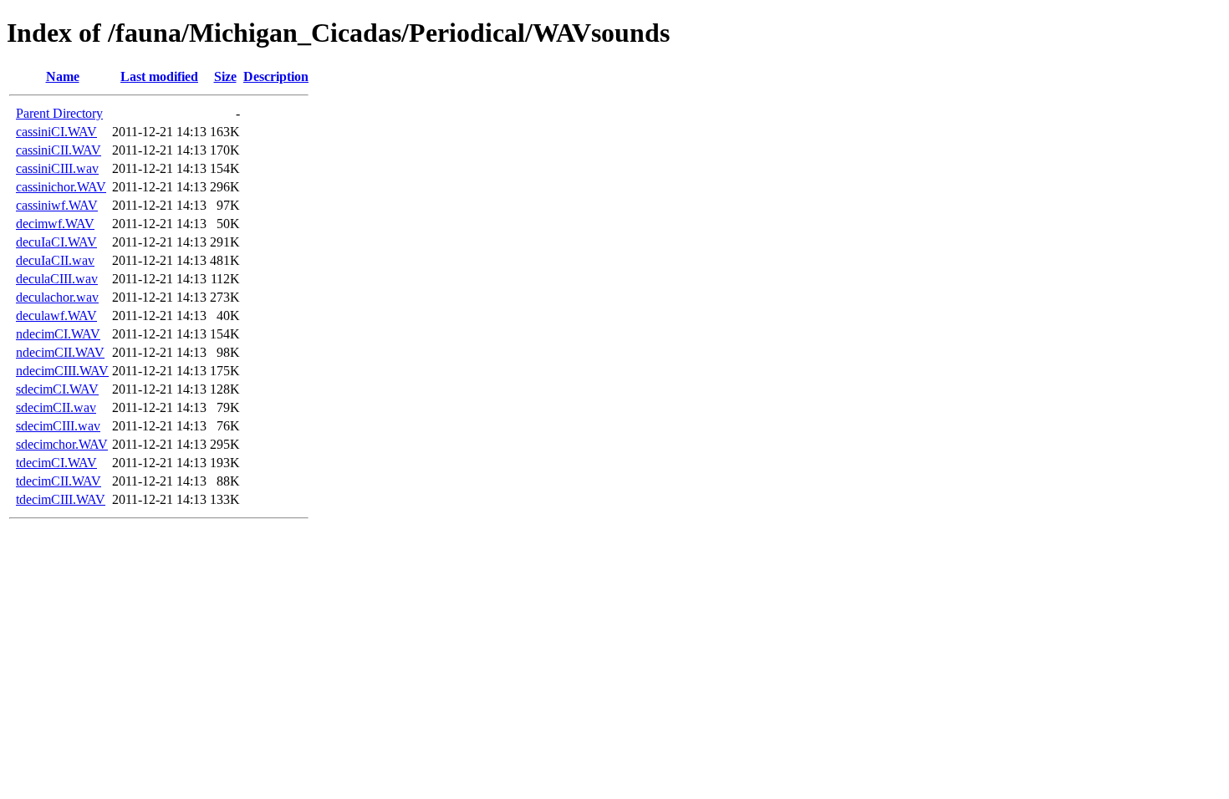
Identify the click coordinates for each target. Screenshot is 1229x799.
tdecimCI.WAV (56, 462)
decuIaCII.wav (55, 260)
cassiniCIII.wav (57, 168)
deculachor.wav (57, 297)
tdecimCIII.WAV (60, 499)
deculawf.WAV (56, 315)
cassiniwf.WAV (57, 205)
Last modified (159, 76)
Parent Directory (59, 113)
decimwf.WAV (55, 223)
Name (62, 76)
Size (225, 76)
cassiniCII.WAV (58, 150)
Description (276, 76)
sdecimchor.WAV (62, 444)
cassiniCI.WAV (56, 132)
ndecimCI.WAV (58, 334)
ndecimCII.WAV (60, 352)
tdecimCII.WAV (58, 481)
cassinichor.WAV (61, 187)
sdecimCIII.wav (58, 426)
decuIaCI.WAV (56, 242)
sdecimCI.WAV (57, 389)
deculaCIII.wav (57, 279)
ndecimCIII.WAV (62, 371)
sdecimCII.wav (56, 407)
